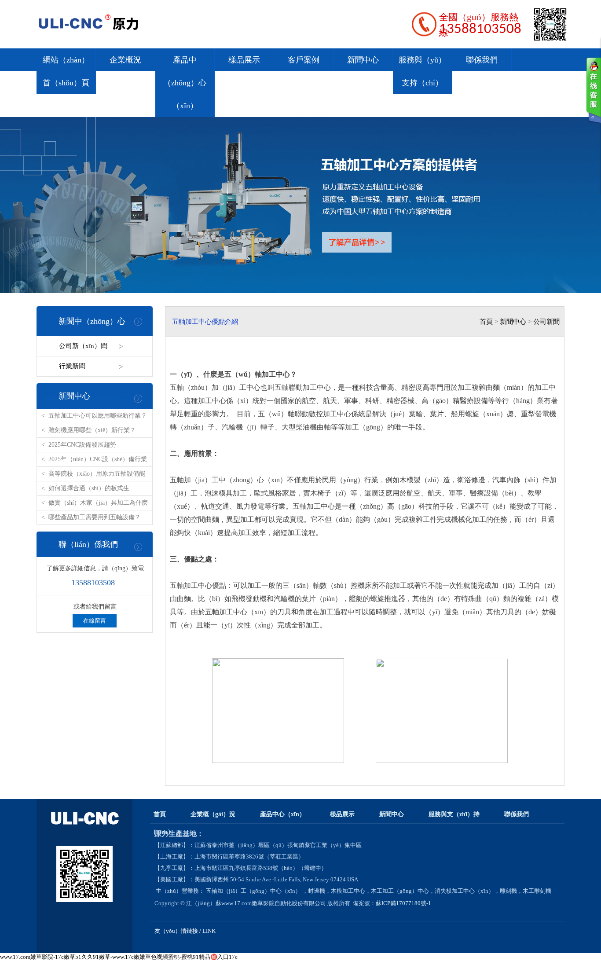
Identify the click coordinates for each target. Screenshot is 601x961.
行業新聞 (72, 366)
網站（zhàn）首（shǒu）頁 (66, 71)
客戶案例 (303, 59)
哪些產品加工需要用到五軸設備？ (94, 517)
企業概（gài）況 (213, 814)
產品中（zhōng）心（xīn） (184, 82)
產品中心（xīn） (282, 814)
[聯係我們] (593, 90)
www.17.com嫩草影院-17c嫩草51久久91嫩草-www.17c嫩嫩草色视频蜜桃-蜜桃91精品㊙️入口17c (119, 957)
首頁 (486, 321)
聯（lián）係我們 (88, 544)
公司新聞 (546, 321)
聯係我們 (482, 59)
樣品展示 (244, 59)
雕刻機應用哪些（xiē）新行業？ (92, 430)
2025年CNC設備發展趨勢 (82, 444)
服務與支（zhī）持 (454, 814)
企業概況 (125, 59)
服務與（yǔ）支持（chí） (422, 71)
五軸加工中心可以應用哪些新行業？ (97, 415)
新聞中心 (363, 59)
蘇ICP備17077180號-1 (404, 903)
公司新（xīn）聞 (83, 345)
